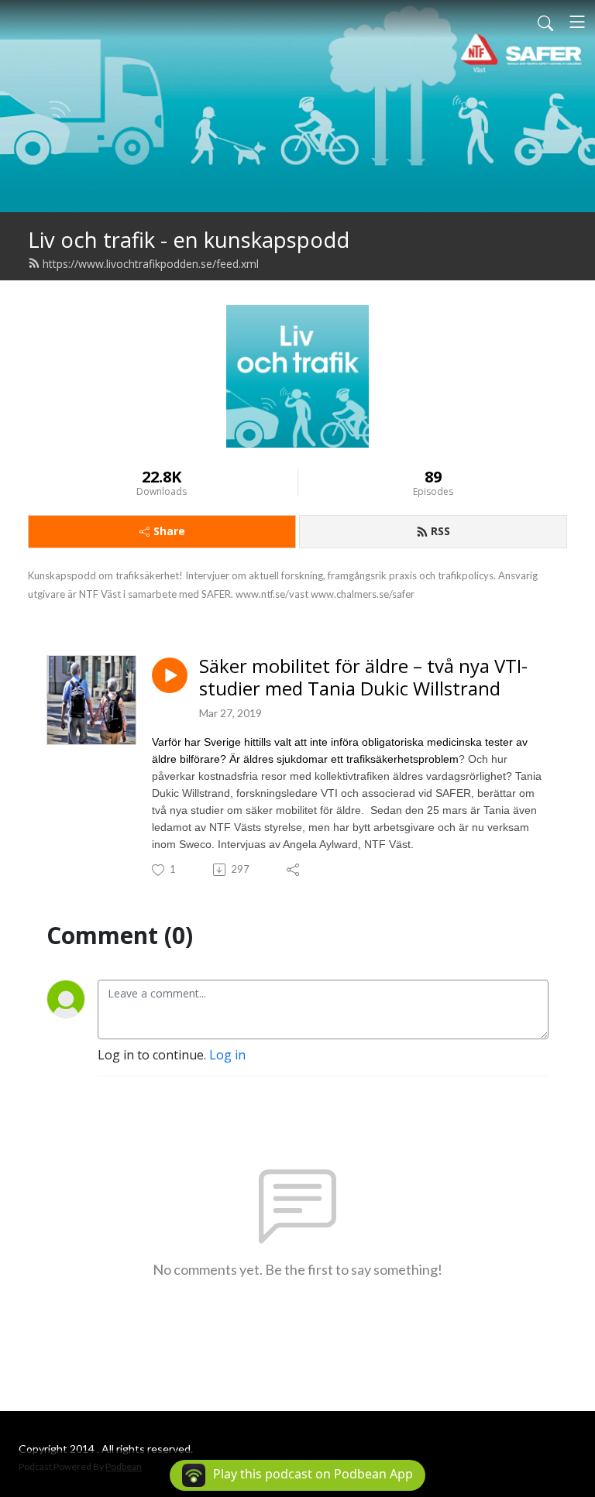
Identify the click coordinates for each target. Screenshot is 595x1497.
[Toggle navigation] (577, 21)
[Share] (294, 869)
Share (169, 531)
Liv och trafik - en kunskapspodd (188, 239)
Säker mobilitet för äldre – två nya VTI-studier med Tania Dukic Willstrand (363, 677)
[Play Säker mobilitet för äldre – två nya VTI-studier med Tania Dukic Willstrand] (169, 675)
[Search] (545, 21)
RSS (440, 531)
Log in (227, 1054)
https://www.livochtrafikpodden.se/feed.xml (151, 263)
